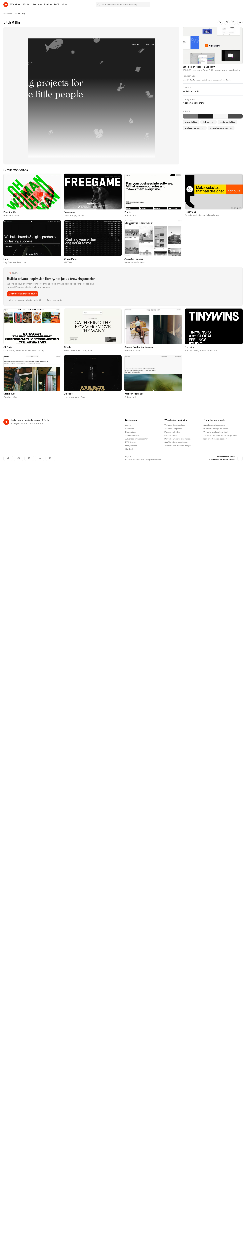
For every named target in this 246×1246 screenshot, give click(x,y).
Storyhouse (9, 394)
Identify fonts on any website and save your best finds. (207, 80)
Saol (82, 397)
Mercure (21, 262)
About (128, 425)
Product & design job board (215, 429)
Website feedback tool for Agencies (220, 436)
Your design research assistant (199, 67)
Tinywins (189, 347)
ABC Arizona (191, 351)
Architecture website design (177, 446)
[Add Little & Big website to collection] (226, 22)
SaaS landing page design (175, 442)
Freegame (69, 212)
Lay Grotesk (9, 262)
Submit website (132, 436)
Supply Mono (77, 216)
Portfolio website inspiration (177, 439)
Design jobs (130, 432)
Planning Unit (10, 212)
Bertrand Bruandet (34, 423)
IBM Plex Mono (78, 351)
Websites (7, 14)
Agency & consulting (194, 103)
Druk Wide (8, 351)
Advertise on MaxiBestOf (136, 439)
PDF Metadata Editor (225, 457)
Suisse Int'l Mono (208, 351)
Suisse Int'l (130, 216)
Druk (66, 216)
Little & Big (20, 14)
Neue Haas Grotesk (134, 262)
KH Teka (68, 262)
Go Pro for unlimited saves (23, 294)
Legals (128, 457)
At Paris (7, 347)
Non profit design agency (214, 439)
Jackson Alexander (134, 394)
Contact (129, 449)
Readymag (190, 212)
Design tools (131, 446)
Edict (67, 351)
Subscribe (129, 429)
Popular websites (172, 432)
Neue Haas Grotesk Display (30, 351)
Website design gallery (174, 425)
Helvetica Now (11, 216)
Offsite (67, 347)
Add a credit (192, 91)
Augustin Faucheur (134, 259)
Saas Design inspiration (214, 425)
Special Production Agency (138, 347)
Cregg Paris (70, 259)
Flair (5, 259)
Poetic (127, 212)
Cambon (7, 397)
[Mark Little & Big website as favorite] (233, 22)
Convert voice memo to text (222, 460)
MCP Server (130, 442)
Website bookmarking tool (215, 432)
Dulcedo (68, 394)
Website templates (173, 429)
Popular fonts (170, 436)
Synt (15, 397)
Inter (90, 351)
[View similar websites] (220, 22)
